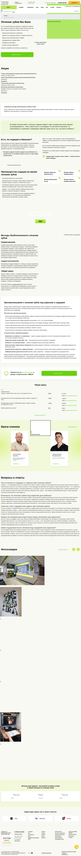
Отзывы (52, 7)
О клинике (21, 7)
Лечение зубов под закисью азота (49, 173)
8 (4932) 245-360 (62, 2)
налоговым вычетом (71, 395)
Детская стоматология (60, 833)
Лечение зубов (58, 831)
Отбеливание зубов (59, 839)
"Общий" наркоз (7, 271)
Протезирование (58, 837)
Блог (47, 7)
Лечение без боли (72, 834)
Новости (43, 831)
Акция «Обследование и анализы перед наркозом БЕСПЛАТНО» (18, 77)
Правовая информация (47, 853)
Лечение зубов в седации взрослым (69, 180)
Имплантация (58, 836)
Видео (43, 836)
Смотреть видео (40, 221)
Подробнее (4, 81)
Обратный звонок (35, 434)
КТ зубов (70, 837)
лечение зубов (16, 284)
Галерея (43, 834)
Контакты (59, 7)
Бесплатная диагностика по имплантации (12, 87)
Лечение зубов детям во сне (50, 180)
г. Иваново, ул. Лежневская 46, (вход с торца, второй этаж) (6, 833)
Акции (42, 7)
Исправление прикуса (60, 834)
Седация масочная (8, 242)
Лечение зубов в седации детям (69, 173)
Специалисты (30, 7)
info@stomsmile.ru (18, 834)
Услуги (8, 7)
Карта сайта (17, 840)
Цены (37, 7)
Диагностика (71, 835)
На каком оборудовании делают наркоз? (40, 43)
